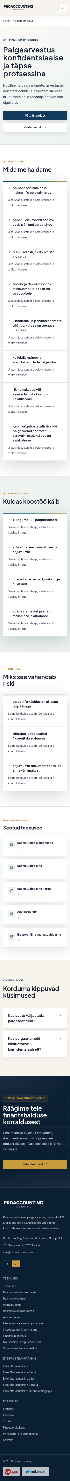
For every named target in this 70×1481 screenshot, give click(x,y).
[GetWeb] (11, 1471)
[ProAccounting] (18, 7)
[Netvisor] (35, 1471)
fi (7, 1263)
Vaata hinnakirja (35, 127)
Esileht (7, 20)
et (16, 1263)
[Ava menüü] (62, 7)
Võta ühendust (35, 115)
